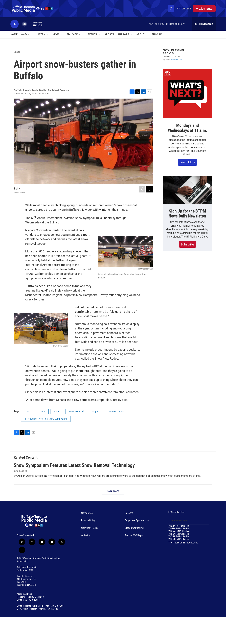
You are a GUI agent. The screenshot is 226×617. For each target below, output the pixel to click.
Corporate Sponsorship (137, 520)
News (56, 34)
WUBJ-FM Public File (178, 539)
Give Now (205, 8)
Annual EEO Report (135, 535)
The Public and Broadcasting (183, 542)
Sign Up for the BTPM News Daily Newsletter (187, 213)
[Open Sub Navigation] (32, 34)
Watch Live (184, 8)
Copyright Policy (89, 528)
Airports (96, 411)
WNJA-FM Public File (179, 531)
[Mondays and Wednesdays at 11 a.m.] (187, 93)
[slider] (29, 24)
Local (17, 52)
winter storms (116, 411)
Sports (109, 34)
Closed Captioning (134, 528)
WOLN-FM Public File (178, 536)
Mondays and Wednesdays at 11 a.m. (187, 128)
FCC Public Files (176, 512)
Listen (41, 34)
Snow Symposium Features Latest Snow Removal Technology (74, 465)
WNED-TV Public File (178, 526)
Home (14, 34)
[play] (14, 24)
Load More (113, 491)
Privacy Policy (88, 520)
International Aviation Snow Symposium (45, 418)
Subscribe (187, 244)
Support (123, 34)
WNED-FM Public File (178, 528)
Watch (25, 34)
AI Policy (85, 535)
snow (42, 411)
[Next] (149, 189)
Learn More (187, 162)
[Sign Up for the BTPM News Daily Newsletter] (187, 190)
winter (57, 411)
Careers (129, 513)
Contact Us (87, 513)
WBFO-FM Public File (178, 534)
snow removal (76, 411)
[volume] (24, 24)
